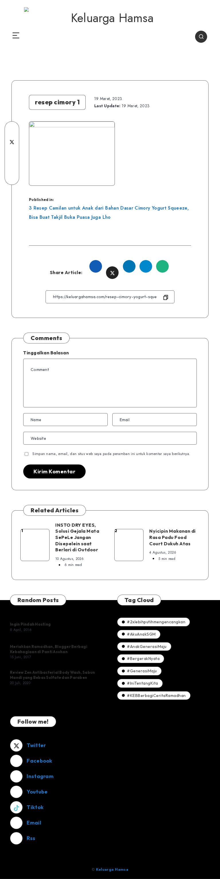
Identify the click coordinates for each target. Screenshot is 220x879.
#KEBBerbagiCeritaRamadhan (156, 695)
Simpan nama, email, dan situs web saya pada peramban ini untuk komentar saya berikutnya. (111, 453)
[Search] (201, 37)
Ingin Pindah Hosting (30, 624)
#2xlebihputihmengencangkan (156, 621)
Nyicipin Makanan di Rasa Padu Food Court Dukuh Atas (172, 537)
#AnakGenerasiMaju (147, 646)
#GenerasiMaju (142, 670)
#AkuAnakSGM (141, 634)
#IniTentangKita (142, 683)
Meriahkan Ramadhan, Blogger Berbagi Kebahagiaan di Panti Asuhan (48, 649)
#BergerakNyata (143, 658)
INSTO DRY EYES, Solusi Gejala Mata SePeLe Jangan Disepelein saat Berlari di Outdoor (77, 537)
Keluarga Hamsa (112, 869)
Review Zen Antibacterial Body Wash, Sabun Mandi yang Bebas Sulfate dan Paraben (52, 675)
